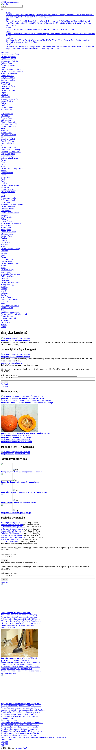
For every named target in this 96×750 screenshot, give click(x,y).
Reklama (26, 737)
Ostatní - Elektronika (8, 126)
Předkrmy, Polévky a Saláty (35, 21)
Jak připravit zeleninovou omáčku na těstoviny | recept (22, 398)
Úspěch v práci (6, 217)
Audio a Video (6, 118)
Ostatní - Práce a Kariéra (10, 213)
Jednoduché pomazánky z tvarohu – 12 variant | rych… (21, 731)
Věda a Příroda (58, 40)
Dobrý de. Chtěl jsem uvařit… (12, 533)
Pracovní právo (6, 221)
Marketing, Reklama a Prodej (12, 204)
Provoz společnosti (8, 192)
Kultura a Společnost (9, 158)
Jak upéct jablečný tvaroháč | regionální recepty (18, 708)
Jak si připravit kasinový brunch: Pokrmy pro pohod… (21, 706)
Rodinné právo (6, 225)
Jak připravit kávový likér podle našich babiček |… (19, 714)
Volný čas (9, 38)
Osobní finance (7, 173)
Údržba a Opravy (29, 15)
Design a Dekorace (43, 15)
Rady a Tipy (5, 97)
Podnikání (5, 187)
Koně (3, 105)
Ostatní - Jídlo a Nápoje (9, 147)
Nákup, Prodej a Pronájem (22, 17)
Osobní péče (45, 34)
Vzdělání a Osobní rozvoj (11, 312)
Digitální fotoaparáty (8, 122)
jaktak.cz (4, 737)
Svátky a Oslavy (7, 276)
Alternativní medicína (58, 34)
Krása (37, 34)
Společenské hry (31, 42)
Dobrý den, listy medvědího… (12, 529)
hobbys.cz (4, 582)
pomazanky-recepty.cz (9, 718)
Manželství (65, 29)
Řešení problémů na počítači (43, 48)
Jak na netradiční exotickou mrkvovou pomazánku (19, 727)
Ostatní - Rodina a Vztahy (15, 29)
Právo (3, 219)
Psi (2, 112)
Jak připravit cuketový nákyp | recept (16, 437)
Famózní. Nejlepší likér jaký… (12, 531)
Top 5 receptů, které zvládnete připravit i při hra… (21, 704)
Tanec (3, 310)
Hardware (38, 46)
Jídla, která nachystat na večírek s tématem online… (20, 725)
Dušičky (4, 291)
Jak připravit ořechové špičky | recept (16, 513)
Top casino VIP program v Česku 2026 (15, 660)
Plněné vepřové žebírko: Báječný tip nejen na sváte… (21, 712)
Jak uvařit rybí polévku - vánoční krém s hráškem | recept (24, 492)
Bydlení (8, 13)
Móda (68, 34)
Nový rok (4, 278)
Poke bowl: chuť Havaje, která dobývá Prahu (17, 664)
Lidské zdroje (6, 202)
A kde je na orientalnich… (10, 542)
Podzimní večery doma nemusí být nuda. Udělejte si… (21, 619)
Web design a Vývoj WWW (16, 46)
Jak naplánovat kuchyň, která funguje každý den (19, 617)
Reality (3, 179)
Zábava (4, 325)
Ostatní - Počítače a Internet (66, 46)
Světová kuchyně (67, 21)
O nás (19, 737)
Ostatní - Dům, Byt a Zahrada (43, 17)
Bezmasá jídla (79, 21)
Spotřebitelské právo (8, 232)
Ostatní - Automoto (8, 65)
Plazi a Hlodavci (7, 109)
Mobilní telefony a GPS (9, 124)
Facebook (4, 384)
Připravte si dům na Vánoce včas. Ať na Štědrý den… (21, 621)
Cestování (5, 88)
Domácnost (70, 15)
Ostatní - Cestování (8, 90)
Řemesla (67, 40)
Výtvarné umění (7, 297)
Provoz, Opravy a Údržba (10, 55)
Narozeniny (5, 280)
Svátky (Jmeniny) (7, 285)
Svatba (71, 29)
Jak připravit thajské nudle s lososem (15, 340)
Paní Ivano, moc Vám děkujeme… (14, 537)
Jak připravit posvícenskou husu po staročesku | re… (20, 716)
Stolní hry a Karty (12, 40)
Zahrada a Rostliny (58, 15)
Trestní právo (6, 230)
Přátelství (29, 29)
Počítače (9, 44)
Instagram (4, 386)
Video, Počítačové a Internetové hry (32, 40)
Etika (3, 162)
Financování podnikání (9, 198)
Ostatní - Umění (7, 308)
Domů (3, 327)
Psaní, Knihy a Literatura (10, 306)
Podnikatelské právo (8, 190)
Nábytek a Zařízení (8, 86)
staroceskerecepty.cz (8, 673)
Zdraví (8, 32)
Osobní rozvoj (6, 322)
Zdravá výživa (31, 23)
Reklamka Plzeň (21, 748)
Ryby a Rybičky (7, 101)
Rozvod (48, 29)
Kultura (4, 171)
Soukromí (51, 737)
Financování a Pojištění (9, 61)
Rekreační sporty (7, 270)
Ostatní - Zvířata (7, 107)
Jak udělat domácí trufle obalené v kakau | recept (20, 482)
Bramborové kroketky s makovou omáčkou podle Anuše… (23, 710)
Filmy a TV (5, 301)
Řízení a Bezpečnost (8, 57)
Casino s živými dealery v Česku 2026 (16, 613)
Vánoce (4, 289)
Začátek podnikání (8, 200)
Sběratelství (20, 42)
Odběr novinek (6, 740)
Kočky (3, 103)
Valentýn (4, 287)
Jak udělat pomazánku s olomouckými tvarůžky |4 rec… (21, 733)
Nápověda (34, 737)
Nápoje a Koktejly (74, 23)
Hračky (49, 40)
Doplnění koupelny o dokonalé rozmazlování (17, 625)
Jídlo (7, 19)
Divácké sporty (6, 261)
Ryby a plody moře (53, 21)
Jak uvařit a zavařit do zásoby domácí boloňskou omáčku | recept (27, 403)
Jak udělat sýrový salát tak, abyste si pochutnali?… (19, 735)
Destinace (4, 95)
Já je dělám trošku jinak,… (11, 539)
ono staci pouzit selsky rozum (12, 525)
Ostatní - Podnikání (8, 206)
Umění (3, 295)
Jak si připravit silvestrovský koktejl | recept (18, 502)
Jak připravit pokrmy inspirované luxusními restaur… (20, 667)
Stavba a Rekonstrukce (14, 15)
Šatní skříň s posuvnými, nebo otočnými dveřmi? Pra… (21, 662)
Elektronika (5, 116)
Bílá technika (6, 120)
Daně (3, 181)
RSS (2, 746)
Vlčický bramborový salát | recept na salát (16, 669)
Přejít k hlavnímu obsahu (10, 2)
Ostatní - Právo (6, 236)
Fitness (3, 266)
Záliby (73, 40)
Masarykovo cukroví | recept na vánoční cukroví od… (21, 671)
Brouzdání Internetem (25, 48)
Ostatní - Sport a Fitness (10, 263)
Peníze (3, 175)
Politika (4, 166)
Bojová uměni (6, 272)
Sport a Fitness (7, 259)
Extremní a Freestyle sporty (11, 274)
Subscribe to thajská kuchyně (11, 363)
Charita (3, 164)
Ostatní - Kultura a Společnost (12, 168)
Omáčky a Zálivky (60, 23)
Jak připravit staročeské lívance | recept (16, 442)
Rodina (8, 27)
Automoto (5, 52)
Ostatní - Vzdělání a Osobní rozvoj (14, 314)
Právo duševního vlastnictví (11, 223)
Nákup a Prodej (7, 63)
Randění (36, 29)
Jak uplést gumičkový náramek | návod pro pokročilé (22, 472)
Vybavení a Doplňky (8, 59)
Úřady (3, 196)
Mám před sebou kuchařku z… (12, 535)
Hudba (3, 304)
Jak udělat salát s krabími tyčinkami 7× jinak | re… (19, 729)
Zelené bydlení (80, 15)
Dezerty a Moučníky (45, 23)
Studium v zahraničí (8, 318)
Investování (5, 177)
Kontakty (12, 737)
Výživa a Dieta (11, 34)
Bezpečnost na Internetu (85, 46)
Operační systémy (49, 46)
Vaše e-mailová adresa (9, 375)
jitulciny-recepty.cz (8, 627)
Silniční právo (6, 228)
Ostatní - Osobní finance (10, 185)
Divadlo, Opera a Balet (9, 299)
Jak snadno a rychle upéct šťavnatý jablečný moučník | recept (25, 433)
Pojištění (4, 183)
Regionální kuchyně (18, 23)
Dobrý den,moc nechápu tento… (13, 527)
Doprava (4, 93)
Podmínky (43, 737)
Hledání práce (6, 211)
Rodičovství (56, 29)
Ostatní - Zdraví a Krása (26, 34)
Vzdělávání (5, 320)
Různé (3, 257)
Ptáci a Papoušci (7, 114)
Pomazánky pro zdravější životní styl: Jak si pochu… (22, 723)
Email (56, 48)
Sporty (3, 268)
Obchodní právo (7, 234)
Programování (11, 48)
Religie (3, 160)
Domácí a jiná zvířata (9, 99)
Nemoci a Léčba (77, 34)
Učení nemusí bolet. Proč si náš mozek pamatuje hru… (21, 623)
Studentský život (7, 316)
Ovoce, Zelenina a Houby (15, 21)
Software (30, 46)
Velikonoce (5, 293)
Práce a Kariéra (7, 209)
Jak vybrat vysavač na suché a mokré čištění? (19, 658)
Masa (83, 23)
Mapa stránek (62, 737)
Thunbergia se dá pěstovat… (11, 523)
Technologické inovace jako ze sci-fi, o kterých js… (20, 615)
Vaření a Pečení (6, 133)
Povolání (4, 215)
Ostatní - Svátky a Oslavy (10, 282)
